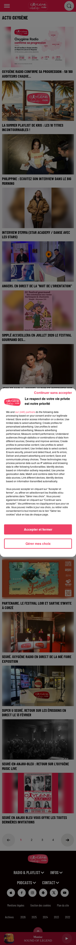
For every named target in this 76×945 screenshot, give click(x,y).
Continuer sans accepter (53, 392)
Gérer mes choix (38, 543)
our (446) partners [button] (25, 412)
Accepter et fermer (38, 529)
